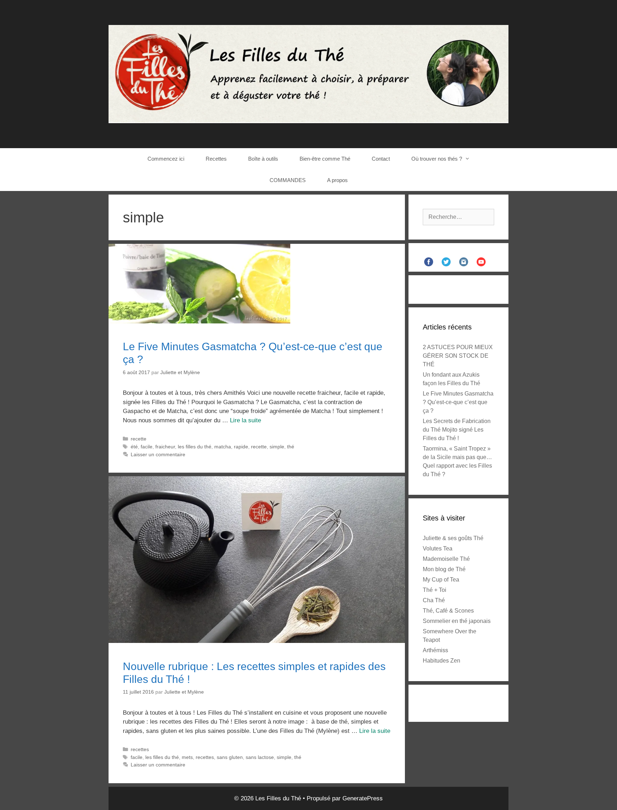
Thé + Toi (434, 590)
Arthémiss (435, 650)
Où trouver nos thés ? (436, 159)
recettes (140, 749)
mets (187, 757)
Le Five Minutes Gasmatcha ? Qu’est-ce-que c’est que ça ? (458, 402)
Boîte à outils (263, 159)
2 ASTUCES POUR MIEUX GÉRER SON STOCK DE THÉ (458, 355)
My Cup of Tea (441, 580)
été (134, 446)
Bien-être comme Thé (325, 159)
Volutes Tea (437, 548)
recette (138, 439)
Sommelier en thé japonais (457, 621)
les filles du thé (194, 446)
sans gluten (230, 757)
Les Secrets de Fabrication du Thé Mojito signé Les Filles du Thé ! (457, 429)
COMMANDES (288, 180)
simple (277, 446)
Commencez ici (165, 159)
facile (146, 446)
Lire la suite (245, 420)
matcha (222, 446)
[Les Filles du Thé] (308, 73)
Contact (381, 159)
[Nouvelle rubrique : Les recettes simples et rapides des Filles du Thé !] (257, 641)
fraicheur (165, 446)
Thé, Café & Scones (448, 611)
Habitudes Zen (441, 661)
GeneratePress (362, 798)
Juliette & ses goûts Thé (453, 538)
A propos (337, 180)
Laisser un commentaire (158, 454)
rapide (241, 446)
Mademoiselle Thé (446, 559)
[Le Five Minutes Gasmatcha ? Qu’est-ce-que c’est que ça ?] (199, 321)
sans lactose (260, 757)
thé (290, 446)
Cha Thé (434, 600)
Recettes (216, 159)
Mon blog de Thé (444, 569)
